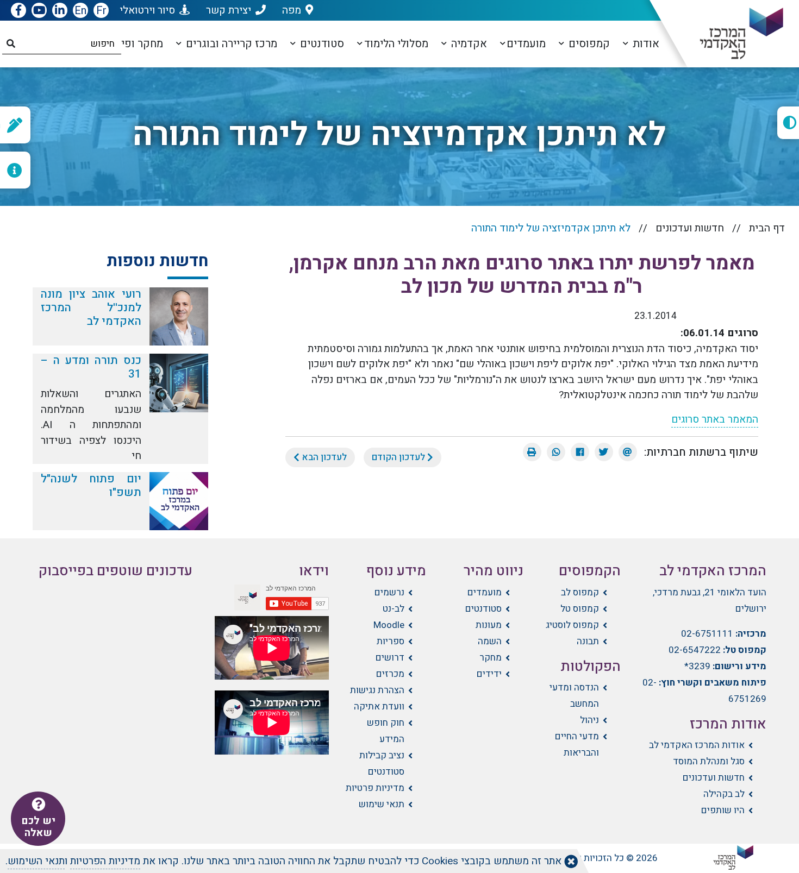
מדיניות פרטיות (375, 788)
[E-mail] (628, 452)
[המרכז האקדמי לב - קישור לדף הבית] (732, 34)
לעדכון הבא (323, 457)
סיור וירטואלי (147, 10)
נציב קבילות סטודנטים (381, 763)
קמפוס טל (579, 609)
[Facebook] (580, 452)
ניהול (589, 720)
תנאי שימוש (381, 804)
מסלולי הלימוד (396, 44)
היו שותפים (723, 810)
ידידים (489, 674)
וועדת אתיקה (379, 706)
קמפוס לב (580, 592)
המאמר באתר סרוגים (714, 419)
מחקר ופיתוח (132, 44)
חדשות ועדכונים (690, 228)
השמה (490, 641)
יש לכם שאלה (38, 826)
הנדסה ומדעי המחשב (574, 696)
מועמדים (526, 44)
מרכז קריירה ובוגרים (230, 44)
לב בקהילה (724, 794)
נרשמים (389, 592)
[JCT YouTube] (39, 11)
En (80, 10)
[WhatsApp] (556, 452)
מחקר (490, 657)
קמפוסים (588, 44)
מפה (291, 10)
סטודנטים (320, 44)
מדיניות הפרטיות (105, 861)
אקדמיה (467, 44)
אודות (644, 44)
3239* (697, 666)
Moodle (388, 625)
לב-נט (393, 609)
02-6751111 (707, 633)
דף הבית (767, 228)
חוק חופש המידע (385, 731)
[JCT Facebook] (18, 11)
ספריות (390, 641)
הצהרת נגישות (377, 690)
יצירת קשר (228, 10)
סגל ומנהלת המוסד (709, 761)
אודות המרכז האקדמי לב (697, 745)
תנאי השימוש (36, 861)
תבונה (588, 641)
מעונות (489, 625)
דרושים (390, 657)
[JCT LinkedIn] (59, 11)
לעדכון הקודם (399, 457)
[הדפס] (532, 452)
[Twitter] (604, 452)
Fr (101, 10)
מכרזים (390, 674)
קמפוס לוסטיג (572, 625)
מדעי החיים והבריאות (577, 744)
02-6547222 (695, 650)
